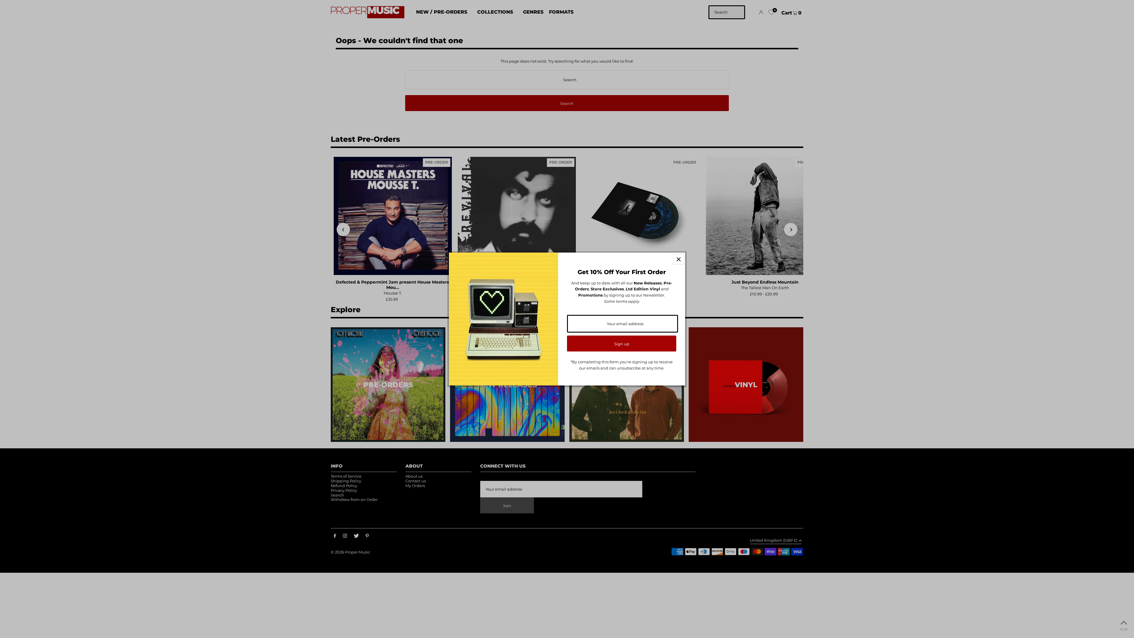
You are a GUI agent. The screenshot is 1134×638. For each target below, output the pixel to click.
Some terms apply (621, 301)
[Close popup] (678, 259)
